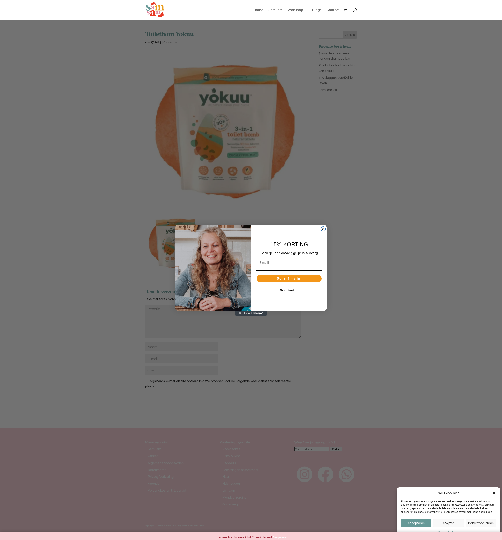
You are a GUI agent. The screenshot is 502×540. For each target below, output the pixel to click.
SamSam (275, 10)
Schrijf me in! (289, 278)
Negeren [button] (279, 537)
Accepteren (416, 523)
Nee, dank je (289, 290)
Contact (333, 10)
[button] (494, 493)
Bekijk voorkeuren (481, 523)
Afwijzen (448, 523)
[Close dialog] (323, 229)
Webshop (295, 10)
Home (258, 10)
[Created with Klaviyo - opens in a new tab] (251, 313)
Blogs (316, 10)
